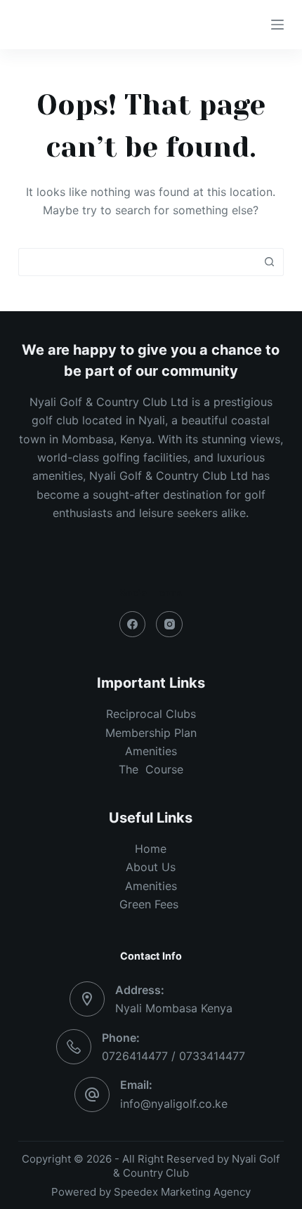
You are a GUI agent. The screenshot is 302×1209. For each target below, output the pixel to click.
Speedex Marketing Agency (182, 1191)
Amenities (151, 886)
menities (155, 751)
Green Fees (150, 904)
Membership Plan (151, 733)
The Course (151, 769)
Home (150, 849)
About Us (151, 867)
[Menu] (277, 24)
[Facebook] (132, 624)
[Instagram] (169, 624)
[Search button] (270, 262)
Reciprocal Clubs (151, 714)
